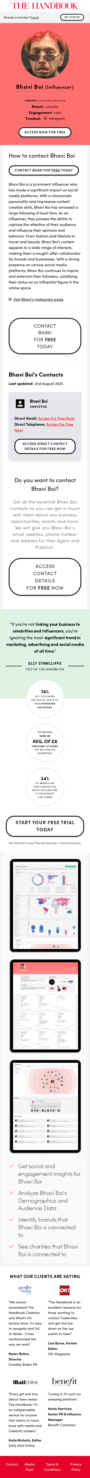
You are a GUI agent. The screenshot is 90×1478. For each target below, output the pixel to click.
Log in (35, 17)
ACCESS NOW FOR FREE (44, 132)
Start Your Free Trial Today (45, 826)
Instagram (57, 118)
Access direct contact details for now (45, 446)
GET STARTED (72, 17)
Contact (12, 1464)
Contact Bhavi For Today (44, 170)
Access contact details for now (45, 577)
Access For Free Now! (56, 418)
